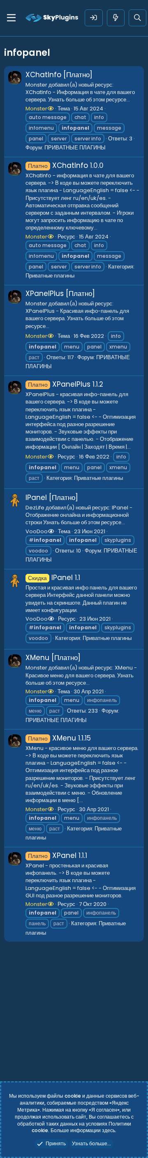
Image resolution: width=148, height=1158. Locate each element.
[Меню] (11, 18)
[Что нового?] (116, 17)
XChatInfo (58, 165)
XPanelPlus (59, 384)
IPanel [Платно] (51, 497)
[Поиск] (137, 17)
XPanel (52, 855)
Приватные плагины (49, 276)
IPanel (50, 577)
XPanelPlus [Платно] (60, 293)
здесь (108, 1130)
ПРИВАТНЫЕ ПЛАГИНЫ (75, 147)
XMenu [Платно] (53, 658)
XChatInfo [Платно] (58, 75)
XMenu (52, 738)
